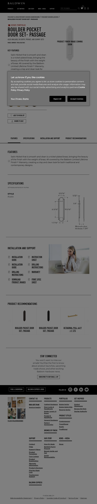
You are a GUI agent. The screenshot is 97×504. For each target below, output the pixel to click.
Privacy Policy (23, 90)
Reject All (57, 99)
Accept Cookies (76, 99)
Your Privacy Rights (20, 99)
